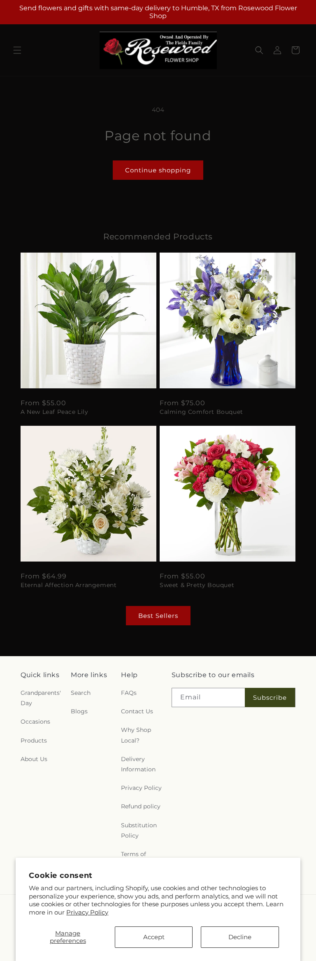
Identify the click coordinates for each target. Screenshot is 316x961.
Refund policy (140, 806)
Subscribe (270, 697)
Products (34, 740)
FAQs (129, 692)
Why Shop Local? (136, 735)
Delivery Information (138, 764)
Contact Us (137, 711)
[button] (17, 50)
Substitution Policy (139, 830)
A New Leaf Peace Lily (54, 412)
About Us (34, 759)
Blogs (79, 711)
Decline (239, 937)
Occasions (35, 721)
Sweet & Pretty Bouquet (197, 585)
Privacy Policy (87, 912)
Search (81, 692)
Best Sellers (158, 616)
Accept (154, 937)
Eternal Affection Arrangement (68, 585)
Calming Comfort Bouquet (201, 412)
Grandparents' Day (41, 698)
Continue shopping (158, 170)
